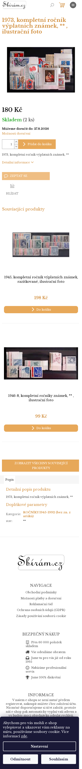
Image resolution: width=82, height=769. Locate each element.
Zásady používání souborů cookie (41, 616)
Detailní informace (16, 162)
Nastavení (39, 746)
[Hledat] (52, 5)
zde (24, 736)
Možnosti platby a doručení (41, 598)
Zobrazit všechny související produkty (41, 465)
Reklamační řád (41, 604)
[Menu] (73, 5)
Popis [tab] (9, 479)
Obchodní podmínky (41, 592)
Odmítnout (20, 759)
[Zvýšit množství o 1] (16, 142)
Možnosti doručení (16, 133)
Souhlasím (58, 759)
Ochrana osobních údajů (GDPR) (41, 610)
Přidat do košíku (40, 144)
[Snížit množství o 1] (16, 146)
